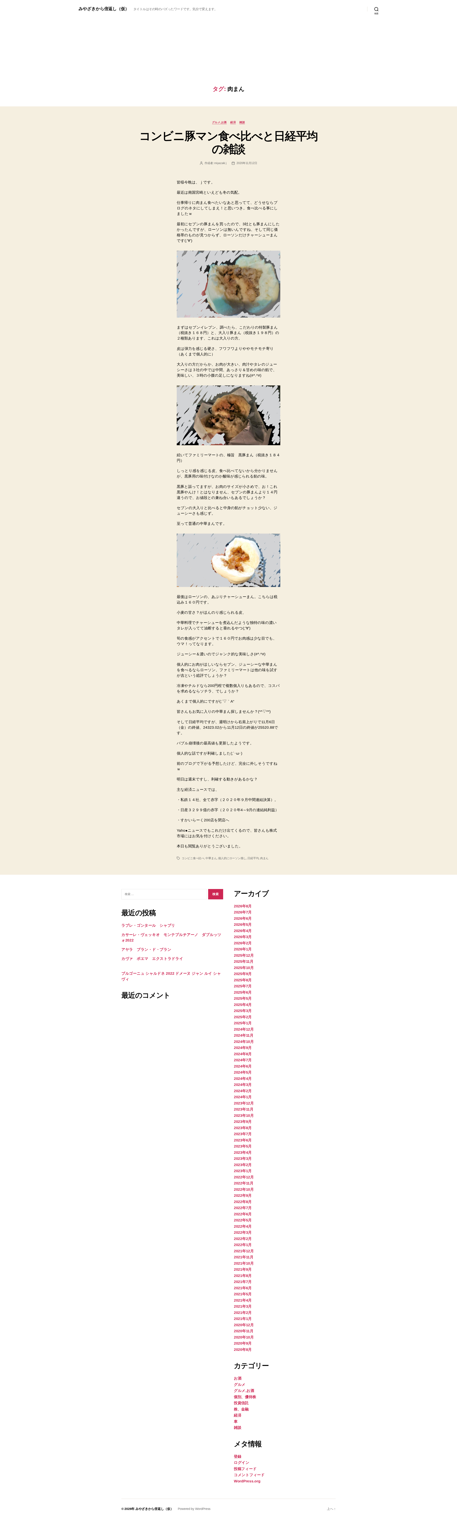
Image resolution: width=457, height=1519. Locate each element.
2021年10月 (244, 1263)
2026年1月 (243, 949)
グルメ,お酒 (219, 122)
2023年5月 (243, 1146)
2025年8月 (243, 980)
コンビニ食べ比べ (193, 858)
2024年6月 (243, 1066)
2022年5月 (243, 1220)
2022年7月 (243, 1208)
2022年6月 (243, 1214)
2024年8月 (243, 1054)
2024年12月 (244, 1029)
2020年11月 (243, 1331)
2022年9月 (243, 1195)
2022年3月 (243, 1232)
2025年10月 (244, 968)
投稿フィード (245, 1469)
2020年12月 (244, 1325)
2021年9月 (243, 1269)
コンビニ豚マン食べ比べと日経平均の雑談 (228, 142)
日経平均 (253, 858)
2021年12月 (244, 1251)
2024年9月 (243, 1048)
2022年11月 (243, 1183)
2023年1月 (243, 1171)
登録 (237, 1456)
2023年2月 (243, 1165)
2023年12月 (244, 1103)
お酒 (237, 1378)
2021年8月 (243, 1276)
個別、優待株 (245, 1397)
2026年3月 (243, 937)
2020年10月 (244, 1337)
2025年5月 (243, 998)
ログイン (241, 1462)
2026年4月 (243, 931)
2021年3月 (243, 1306)
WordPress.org (247, 1481)
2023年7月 (243, 1134)
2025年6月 (243, 992)
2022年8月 (243, 1202)
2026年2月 (243, 943)
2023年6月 (243, 1140)
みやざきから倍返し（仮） (104, 9)
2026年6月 (243, 918)
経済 (233, 122)
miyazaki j (220, 163)
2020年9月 (243, 1343)
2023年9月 (243, 1121)
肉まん (264, 858)
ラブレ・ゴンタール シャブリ (148, 925)
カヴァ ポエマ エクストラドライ (152, 958)
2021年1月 (243, 1319)
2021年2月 (243, 1312)
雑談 (242, 122)
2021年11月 (243, 1257)
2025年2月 (243, 1017)
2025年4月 (243, 1005)
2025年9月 (243, 974)
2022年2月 (243, 1239)
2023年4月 (243, 1152)
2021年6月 (243, 1288)
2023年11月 (243, 1109)
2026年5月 (243, 924)
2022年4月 (243, 1226)
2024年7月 (243, 1060)
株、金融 (241, 1409)
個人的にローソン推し (232, 858)
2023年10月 (244, 1115)
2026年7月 (243, 912)
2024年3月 (243, 1085)
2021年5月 (243, 1294)
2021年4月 (243, 1300)
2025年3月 (243, 1011)
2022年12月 (244, 1177)
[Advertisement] (228, 59)
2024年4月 (243, 1078)
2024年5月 (243, 1072)
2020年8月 (243, 1349)
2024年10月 (244, 1042)
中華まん (211, 858)
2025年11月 (243, 961)
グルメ (239, 1384)
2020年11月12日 (247, 163)
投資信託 (241, 1403)
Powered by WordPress (194, 1509)
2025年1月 (243, 1023)
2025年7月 (243, 986)
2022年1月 (243, 1245)
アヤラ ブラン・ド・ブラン (146, 949)
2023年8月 (243, 1128)
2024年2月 (243, 1091)
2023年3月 (243, 1158)
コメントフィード (249, 1475)
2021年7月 (243, 1282)
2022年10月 (244, 1189)
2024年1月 (243, 1097)
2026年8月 (243, 906)
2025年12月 (244, 955)
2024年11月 (243, 1035)
